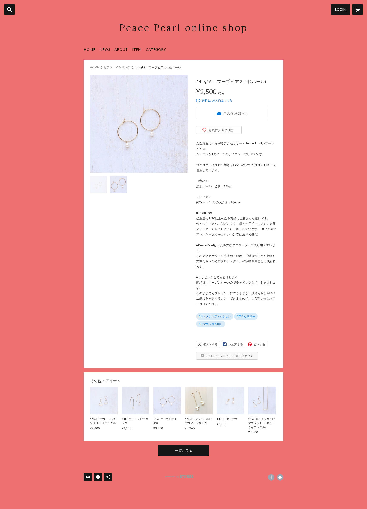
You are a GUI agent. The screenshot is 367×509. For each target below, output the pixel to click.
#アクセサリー (246, 316)
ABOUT (121, 49)
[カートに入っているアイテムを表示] (357, 9)
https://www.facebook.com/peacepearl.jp (271, 477)
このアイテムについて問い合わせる (229, 356)
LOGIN (340, 9)
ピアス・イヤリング (117, 67)
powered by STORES (179, 476)
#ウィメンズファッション (215, 316)
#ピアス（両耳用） (211, 324)
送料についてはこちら (217, 100)
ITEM (137, 49)
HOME (89, 49)
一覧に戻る (183, 450)
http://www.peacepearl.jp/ (280, 477)
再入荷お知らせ (235, 113)
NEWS (105, 49)
